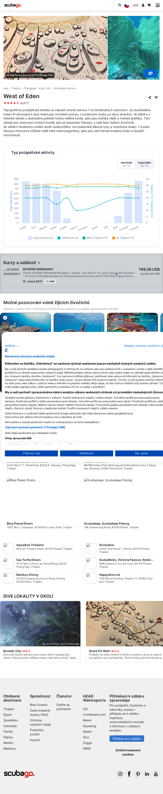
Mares (87, 720)
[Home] (12, 5)
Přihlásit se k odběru (127, 738)
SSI (85, 709)
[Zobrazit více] (150, 73)
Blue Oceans (38, 704)
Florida (8, 731)
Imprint (35, 740)
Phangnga (30, 88)
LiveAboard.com (94, 714)
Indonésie (10, 726)
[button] (12, 345)
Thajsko (16, 88)
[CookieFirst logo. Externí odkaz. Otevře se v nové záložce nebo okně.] (6, 350)
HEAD (87, 748)
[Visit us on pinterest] (138, 774)
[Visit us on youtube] (156, 774)
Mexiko (8, 742)
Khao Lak (44, 88)
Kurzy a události (19, 262)
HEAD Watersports (94, 698)
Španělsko (10, 720)
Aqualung (89, 726)
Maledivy (9, 748)
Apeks (87, 731)
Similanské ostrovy (64, 88)
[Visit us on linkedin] (147, 774)
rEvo (86, 737)
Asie (5, 88)
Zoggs (87, 742)
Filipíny (8, 737)
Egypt (7, 714)
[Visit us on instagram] (120, 774)
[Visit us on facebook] (129, 774)
